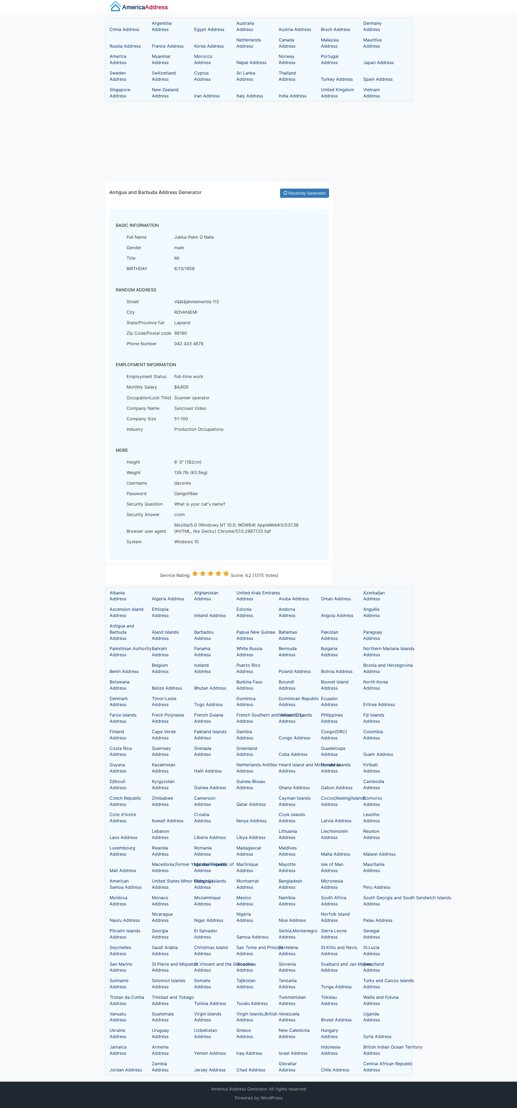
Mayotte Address (287, 867)
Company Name (143, 408)
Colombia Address (373, 734)
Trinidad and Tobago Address (168, 1000)
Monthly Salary (142, 387)
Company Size (141, 418)
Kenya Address (251, 820)
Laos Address (123, 837)
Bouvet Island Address (334, 685)
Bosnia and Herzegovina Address (379, 668)
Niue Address (292, 920)
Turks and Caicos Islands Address (379, 983)
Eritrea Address (379, 704)
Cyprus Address (202, 76)
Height (133, 462)
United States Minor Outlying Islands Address (168, 884)
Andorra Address (287, 612)
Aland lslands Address (165, 635)
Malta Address (335, 854)
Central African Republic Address (379, 1066)
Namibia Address (287, 900)
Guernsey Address (161, 751)
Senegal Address (371, 934)
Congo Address (294, 737)
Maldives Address (288, 851)
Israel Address (293, 1053)
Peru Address (376, 887)
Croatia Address (202, 817)
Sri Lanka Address (245, 76)
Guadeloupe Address (333, 751)
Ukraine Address (118, 1033)
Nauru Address (125, 920)
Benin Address (124, 671)
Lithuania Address (288, 834)
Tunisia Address (210, 1003)
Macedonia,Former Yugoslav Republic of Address (168, 867)
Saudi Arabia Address (165, 950)
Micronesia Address (332, 884)
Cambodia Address (373, 784)
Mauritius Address (372, 43)
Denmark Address (119, 701)
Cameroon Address (204, 801)
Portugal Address (329, 59)
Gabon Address (336, 787)
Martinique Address (247, 867)
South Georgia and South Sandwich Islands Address (379, 900)
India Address (292, 95)
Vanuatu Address (118, 1017)
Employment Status (146, 376)
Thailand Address (287, 76)
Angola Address (337, 615)
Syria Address (377, 1036)
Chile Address (335, 1069)
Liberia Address (210, 837)
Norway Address (287, 59)
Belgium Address (160, 668)
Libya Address (251, 837)
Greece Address (244, 1033)
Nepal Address (251, 62)
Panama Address (202, 651)
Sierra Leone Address (334, 934)
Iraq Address (249, 1053)
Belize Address (167, 688)
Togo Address (208, 704)
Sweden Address (118, 76)
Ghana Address (294, 787)
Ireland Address (210, 615)
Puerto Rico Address (248, 668)
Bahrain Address (160, 651)
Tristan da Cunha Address (126, 1000)
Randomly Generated (306, 193)
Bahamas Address (288, 635)
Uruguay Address (160, 1033)
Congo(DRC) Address (334, 734)
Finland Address (118, 734)
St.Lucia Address (371, 950)
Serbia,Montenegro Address (295, 934)
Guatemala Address (163, 1017)
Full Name (136, 237)
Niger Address (208, 920)
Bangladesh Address (290, 884)
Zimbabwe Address (162, 801)
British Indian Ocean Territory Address (379, 1050)
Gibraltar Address (288, 1066)
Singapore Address (120, 92)
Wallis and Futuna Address (379, 1000)
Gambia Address (244, 734)
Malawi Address (379, 854)
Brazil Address (335, 29)
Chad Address (250, 1069)
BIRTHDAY (137, 268)
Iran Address (207, 95)
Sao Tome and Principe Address (252, 950)
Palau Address (377, 920)
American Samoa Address (126, 884)
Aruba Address (294, 598)
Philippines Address (332, 718)
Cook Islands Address (292, 817)
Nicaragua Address (162, 917)
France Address (168, 46)
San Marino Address (121, 967)
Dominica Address (246, 701)
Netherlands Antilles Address (252, 768)
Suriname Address (119, 983)
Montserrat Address (247, 884)
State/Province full (145, 322)
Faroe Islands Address (123, 718)
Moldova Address (118, 900)
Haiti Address (208, 771)
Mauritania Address (374, 867)
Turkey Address (337, 79)
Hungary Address (329, 1033)
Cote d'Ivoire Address (123, 817)
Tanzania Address (288, 983)
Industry (135, 429)
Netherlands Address (248, 43)
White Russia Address (249, 651)
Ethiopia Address (160, 612)
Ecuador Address (329, 701)
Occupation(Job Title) (149, 397)
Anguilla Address (371, 612)
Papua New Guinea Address (252, 635)
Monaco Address (160, 900)
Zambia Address (160, 1066)
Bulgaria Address (329, 651)
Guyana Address (118, 768)
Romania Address (203, 851)
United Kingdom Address (337, 92)
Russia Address (125, 46)
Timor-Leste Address (164, 701)
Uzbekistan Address (205, 1033)
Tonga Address (336, 986)
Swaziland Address (373, 967)
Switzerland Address (164, 76)
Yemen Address (210, 1053)
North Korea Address (375, 685)
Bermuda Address (288, 651)
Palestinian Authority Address (126, 651)
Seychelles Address (120, 950)
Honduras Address (331, 768)
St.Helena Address (288, 950)
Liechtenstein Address (334, 834)
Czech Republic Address (125, 801)
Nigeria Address (244, 917)
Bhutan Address (210, 688)
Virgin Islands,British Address (252, 1017)
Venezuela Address (289, 1017)
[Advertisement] (258, 141)
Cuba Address (293, 754)
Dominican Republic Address (295, 701)
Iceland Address (202, 668)
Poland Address (295, 671)
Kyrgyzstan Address (163, 784)
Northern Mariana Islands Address (379, 651)
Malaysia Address (330, 43)
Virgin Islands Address (207, 1017)
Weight (134, 472)
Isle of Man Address (332, 867)
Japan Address (378, 62)
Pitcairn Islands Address (125, 934)
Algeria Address (168, 598)
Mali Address (123, 870)
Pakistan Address (329, 635)
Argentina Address (162, 26)
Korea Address (209, 46)
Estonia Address (244, 612)
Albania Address (118, 596)
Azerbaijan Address (374, 596)
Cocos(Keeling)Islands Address (337, 801)
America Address (118, 59)
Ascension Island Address (126, 612)
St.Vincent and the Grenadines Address (210, 967)
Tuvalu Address (252, 1003)
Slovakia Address (245, 967)
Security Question (145, 504)
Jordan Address (126, 1069)
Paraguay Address (372, 635)
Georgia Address (160, 934)
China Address (124, 29)
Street (133, 301)
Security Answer (143, 514)
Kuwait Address (167, 820)
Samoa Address (252, 937)
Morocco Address (203, 59)
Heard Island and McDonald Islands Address (295, 768)
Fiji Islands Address (373, 718)
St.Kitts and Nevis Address (337, 950)
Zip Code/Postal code (149, 333)
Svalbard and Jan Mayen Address (337, 967)
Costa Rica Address (121, 751)
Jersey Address (210, 1069)
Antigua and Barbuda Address (122, 632)
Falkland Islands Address (210, 734)
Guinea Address (210, 787)
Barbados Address (204, 635)
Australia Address (245, 26)
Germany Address (372, 26)
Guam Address (378, 754)
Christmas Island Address (210, 950)
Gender (134, 247)
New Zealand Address (165, 92)
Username (137, 483)
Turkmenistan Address (292, 1000)
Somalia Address (202, 983)
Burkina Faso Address (249, 685)
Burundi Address (287, 685)
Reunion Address (371, 834)
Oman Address (336, 598)
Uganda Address (371, 1017)
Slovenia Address (287, 967)
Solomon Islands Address (168, 983)
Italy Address (249, 95)
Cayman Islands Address (295, 801)
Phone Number (142, 343)
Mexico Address (244, 900)
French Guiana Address (208, 718)
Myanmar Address (161, 59)
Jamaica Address (118, 1050)
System (134, 541)
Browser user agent (146, 531)
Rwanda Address (160, 851)
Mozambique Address (207, 900)
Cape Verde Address (164, 734)
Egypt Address (209, 29)
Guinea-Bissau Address (250, 784)
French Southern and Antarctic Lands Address (252, 718)
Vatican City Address (291, 718)
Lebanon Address (160, 834)
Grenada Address (202, 751)
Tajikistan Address (246, 983)
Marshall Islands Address (210, 867)
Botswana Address (120, 685)
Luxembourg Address (122, 851)
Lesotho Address (371, 817)
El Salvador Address (205, 934)
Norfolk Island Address (335, 917)
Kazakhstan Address (163, 768)
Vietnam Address (371, 92)
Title (131, 258)
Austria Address (295, 29)
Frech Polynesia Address (168, 718)
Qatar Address (251, 804)
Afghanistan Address (206, 596)
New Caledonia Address (294, 1033)
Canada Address (287, 43)
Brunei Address (336, 1019)
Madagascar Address (248, 851)
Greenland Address (246, 751)
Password (136, 493)
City (131, 312)
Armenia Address (160, 1050)
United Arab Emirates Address (252, 596)
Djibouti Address (118, 784)
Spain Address (378, 79)
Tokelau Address (329, 1000)
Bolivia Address (336, 671)
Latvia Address (336, 820)
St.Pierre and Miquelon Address (168, 967)
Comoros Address (372, 801)
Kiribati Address (371, 768)
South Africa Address (333, 900)
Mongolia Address (203, 884)
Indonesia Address (330, 1050)
